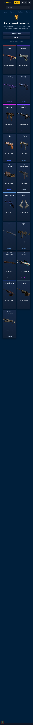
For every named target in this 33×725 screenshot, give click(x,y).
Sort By (16, 37)
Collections (12, 12)
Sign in (17, 2)
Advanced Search (16, 33)
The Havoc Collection (24, 12)
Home (5, 12)
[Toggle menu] (29, 2)
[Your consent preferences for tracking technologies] (2, 722)
